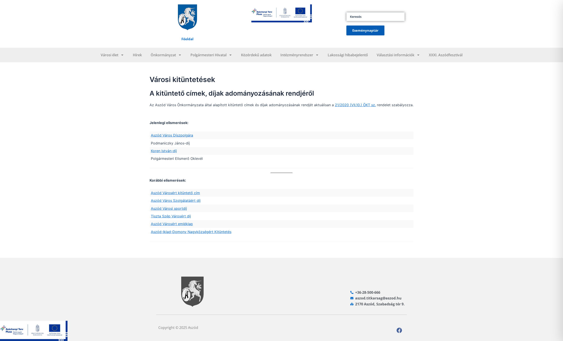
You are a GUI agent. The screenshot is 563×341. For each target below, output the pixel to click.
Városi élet (109, 55)
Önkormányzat (163, 55)
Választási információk (395, 55)
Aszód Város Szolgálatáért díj (176, 200)
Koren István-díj (164, 151)
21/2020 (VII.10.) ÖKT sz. (355, 105)
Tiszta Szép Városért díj (171, 216)
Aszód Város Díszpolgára (172, 135)
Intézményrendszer (296, 55)
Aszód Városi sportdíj (169, 208)
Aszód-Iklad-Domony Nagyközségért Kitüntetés (191, 232)
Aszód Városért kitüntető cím (175, 193)
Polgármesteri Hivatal (208, 55)
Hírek (137, 55)
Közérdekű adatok (256, 55)
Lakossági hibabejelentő (348, 55)
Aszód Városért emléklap (172, 224)
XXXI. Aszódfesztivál (445, 55)
